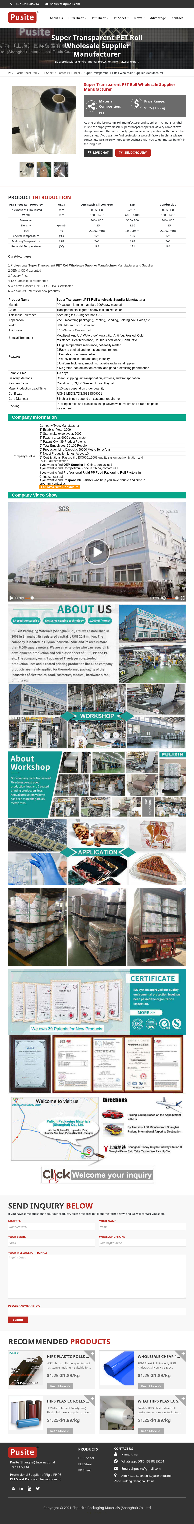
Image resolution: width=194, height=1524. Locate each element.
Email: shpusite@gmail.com (141, 1468)
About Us (56, 18)
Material (15, 1221)
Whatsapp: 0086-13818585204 (142, 1461)
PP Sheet (120, 18)
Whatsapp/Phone (112, 1237)
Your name (107, 1221)
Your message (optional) (27, 1252)
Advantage (158, 18)
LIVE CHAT (101, 152)
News (138, 18)
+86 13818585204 (26, 4)
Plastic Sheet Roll (26, 73)
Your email (17, 1237)
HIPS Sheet (76, 18)
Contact (177, 18)
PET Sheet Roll (97, 1513)
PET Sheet (99, 18)
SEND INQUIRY (135, 152)
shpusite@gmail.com (65, 4)
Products (88, 1449)
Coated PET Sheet (68, 73)
